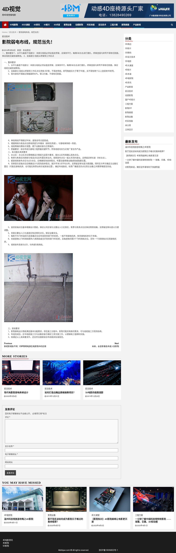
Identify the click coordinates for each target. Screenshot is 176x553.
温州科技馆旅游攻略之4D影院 (138, 147)
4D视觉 (11, 9)
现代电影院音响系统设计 (16, 392)
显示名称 (9, 446)
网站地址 (9, 462)
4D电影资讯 (8, 540)
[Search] (172, 24)
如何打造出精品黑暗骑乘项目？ (60, 392)
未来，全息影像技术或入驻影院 (105, 344)
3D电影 (128, 61)
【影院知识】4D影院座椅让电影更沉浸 (141, 155)
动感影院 (79, 25)
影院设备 (68, 25)
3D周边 (128, 44)
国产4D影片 (130, 100)
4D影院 (6, 543)
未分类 (128, 125)
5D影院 (6, 546)
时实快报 (91, 25)
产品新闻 (137, 25)
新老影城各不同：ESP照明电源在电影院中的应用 (25, 344)
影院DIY (128, 108)
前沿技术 (102, 25)
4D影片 (47, 25)
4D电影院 (14, 25)
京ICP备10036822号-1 (108, 550)
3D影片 (128, 48)
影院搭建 (125, 25)
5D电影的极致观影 (94, 392)
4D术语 (57, 25)
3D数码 (128, 53)
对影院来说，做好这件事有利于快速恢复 (142, 167)
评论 (7, 417)
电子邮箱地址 (11, 454)
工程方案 (114, 25)
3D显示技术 (130, 57)
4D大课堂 (26, 25)
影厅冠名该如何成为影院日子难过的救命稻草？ (145, 151)
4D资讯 (37, 25)
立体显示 (129, 129)
